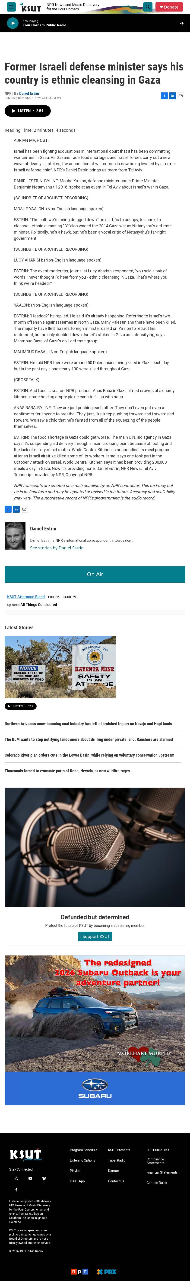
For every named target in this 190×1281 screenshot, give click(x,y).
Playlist (75, 1171)
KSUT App (77, 1181)
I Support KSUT (95, 936)
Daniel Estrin (29, 93)
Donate (171, 7)
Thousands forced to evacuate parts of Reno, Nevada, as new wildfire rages (67, 770)
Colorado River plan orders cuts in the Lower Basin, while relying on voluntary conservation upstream (89, 755)
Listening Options (82, 1160)
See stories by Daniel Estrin (57, 548)
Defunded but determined (95, 917)
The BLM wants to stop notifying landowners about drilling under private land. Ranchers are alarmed (89, 739)
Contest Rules (157, 1183)
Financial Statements (162, 1172)
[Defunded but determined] (95, 847)
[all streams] (183, 23)
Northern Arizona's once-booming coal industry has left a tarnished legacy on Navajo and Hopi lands (88, 723)
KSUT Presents (119, 1150)
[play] (12, 23)
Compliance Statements (155, 1161)
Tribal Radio (116, 1160)
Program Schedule (83, 1150)
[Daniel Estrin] (15, 536)
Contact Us (116, 1181)
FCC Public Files (158, 1150)
